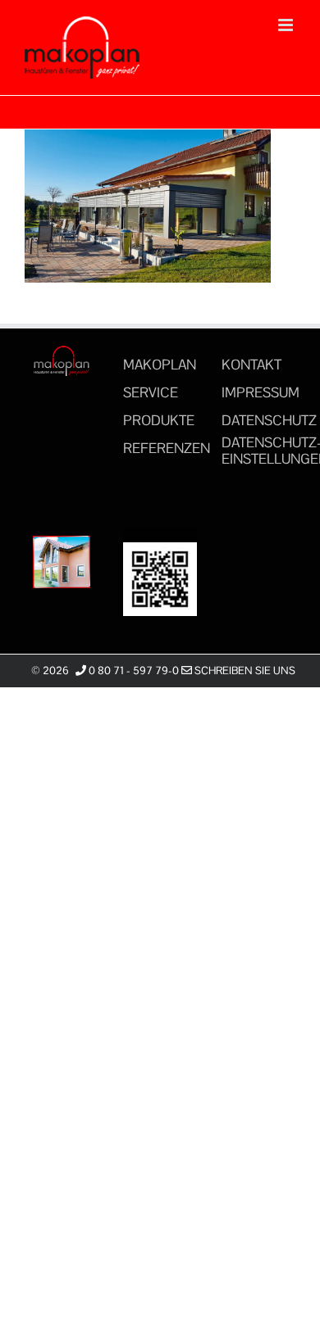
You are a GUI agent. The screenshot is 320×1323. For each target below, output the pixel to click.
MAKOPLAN (159, 365)
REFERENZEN (166, 448)
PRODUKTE (158, 420)
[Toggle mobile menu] (286, 25)
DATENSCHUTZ (269, 420)
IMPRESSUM (260, 392)
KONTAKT (251, 365)
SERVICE (150, 392)
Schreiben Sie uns (243, 670)
